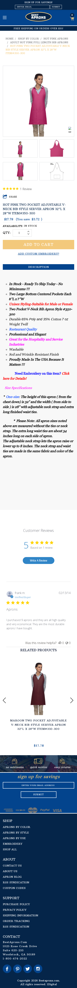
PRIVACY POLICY (14, 910)
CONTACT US (12, 865)
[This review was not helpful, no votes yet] (66, 643)
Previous (5, 700)
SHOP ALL (10, 849)
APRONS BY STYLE (16, 832)
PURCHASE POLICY (16, 904)
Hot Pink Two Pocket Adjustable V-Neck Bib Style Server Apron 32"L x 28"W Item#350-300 (38, 49)
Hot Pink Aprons (56, 38)
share (13, 197)
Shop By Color (28, 38)
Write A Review (38, 560)
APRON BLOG (12, 876)
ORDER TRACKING (16, 921)
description (38, 267)
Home (9, 38)
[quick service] (38, 763)
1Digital (52, 984)
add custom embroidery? (38, 253)
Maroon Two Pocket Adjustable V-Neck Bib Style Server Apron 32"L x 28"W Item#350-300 (38, 725)
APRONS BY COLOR (16, 827)
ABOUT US (10, 871)
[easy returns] (62, 763)
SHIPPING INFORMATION (20, 915)
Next (72, 700)
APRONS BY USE (14, 838)
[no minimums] (14, 763)
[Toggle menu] (5, 17)
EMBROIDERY (12, 843)
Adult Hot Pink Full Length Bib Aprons (39, 42)
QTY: (7, 233)
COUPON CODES (14, 888)
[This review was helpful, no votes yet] (60, 643)
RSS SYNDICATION (16, 882)
